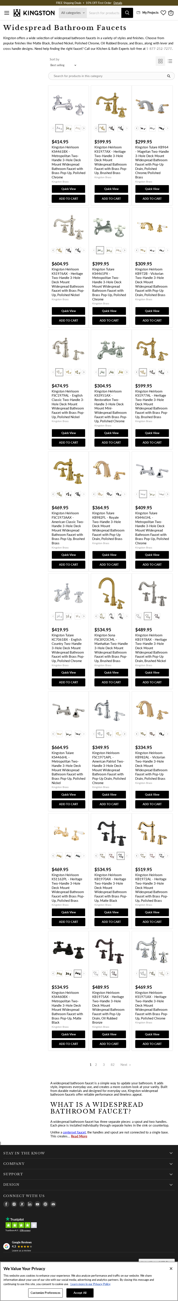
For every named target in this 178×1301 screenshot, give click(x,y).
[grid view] (160, 61)
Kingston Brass (60, 181)
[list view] (170, 61)
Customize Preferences (45, 1292)
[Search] (127, 13)
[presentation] (84, 128)
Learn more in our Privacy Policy (90, 1284)
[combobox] (104, 13)
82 (113, 1064)
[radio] (59, 128)
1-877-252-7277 (159, 48)
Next (124, 1064)
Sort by (54, 59)
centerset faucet (74, 1132)
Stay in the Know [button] (24, 1153)
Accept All (80, 1292)
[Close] (171, 1268)
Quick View (68, 189)
